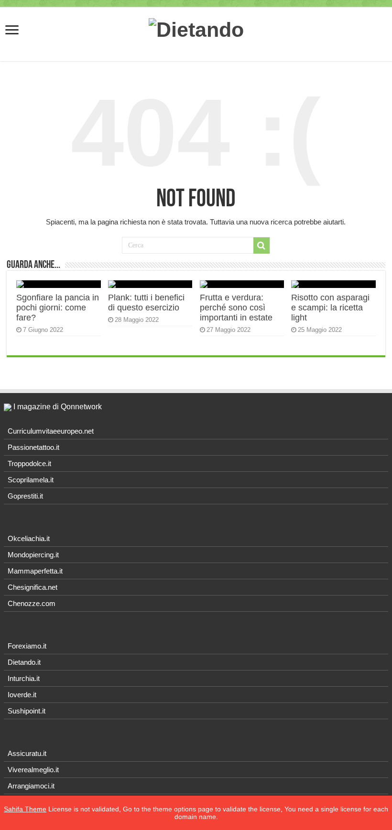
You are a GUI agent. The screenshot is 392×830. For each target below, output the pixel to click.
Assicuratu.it (27, 753)
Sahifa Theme (25, 809)
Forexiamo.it (27, 646)
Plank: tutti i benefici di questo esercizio (146, 302)
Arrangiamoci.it (31, 786)
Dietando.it (24, 662)
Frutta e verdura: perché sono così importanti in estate (236, 307)
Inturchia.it (24, 678)
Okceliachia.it (29, 538)
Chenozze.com (31, 603)
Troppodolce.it (29, 463)
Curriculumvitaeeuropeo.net (51, 431)
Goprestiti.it (25, 496)
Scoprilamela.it (31, 480)
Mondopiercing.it (33, 555)
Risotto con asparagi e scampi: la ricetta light (330, 307)
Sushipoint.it (26, 711)
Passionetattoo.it (33, 447)
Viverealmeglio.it (33, 770)
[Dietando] (196, 28)
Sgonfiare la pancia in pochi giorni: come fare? (57, 307)
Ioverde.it (22, 695)
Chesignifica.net (32, 587)
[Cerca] (261, 245)
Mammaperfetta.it (35, 571)
